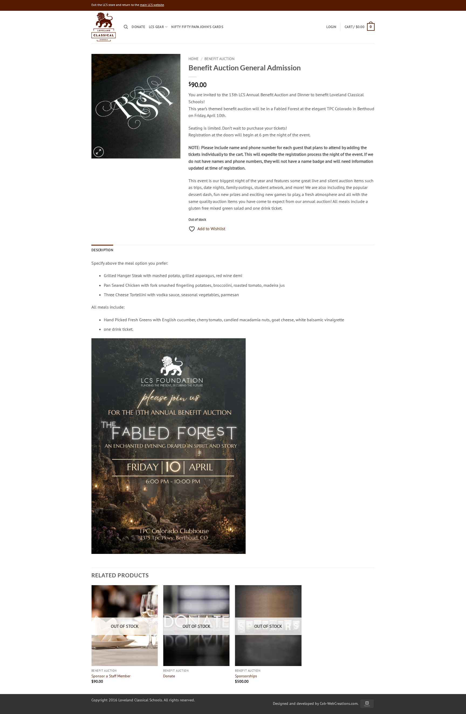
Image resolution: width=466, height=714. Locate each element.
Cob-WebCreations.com (339, 703)
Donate (138, 27)
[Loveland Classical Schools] (103, 27)
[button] (360, 27)
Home (194, 58)
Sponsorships (246, 676)
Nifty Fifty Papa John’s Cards (197, 27)
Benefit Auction (219, 58)
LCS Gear (156, 27)
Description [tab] (102, 250)
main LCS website (152, 5)
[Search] (126, 27)
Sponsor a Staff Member (111, 676)
